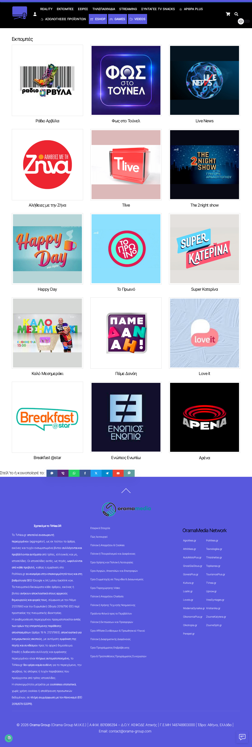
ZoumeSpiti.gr (214, 625)
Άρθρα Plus (193, 9)
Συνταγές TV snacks (158, 9)
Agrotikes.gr (189, 540)
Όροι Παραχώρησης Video (105, 587)
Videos (139, 19)
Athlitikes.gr (189, 548)
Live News (204, 120)
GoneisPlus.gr (190, 574)
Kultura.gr (188, 582)
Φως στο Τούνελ (126, 120)
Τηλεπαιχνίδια (104, 9)
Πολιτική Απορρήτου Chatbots (106, 596)
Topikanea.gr (213, 565)
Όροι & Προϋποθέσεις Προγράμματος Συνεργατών (118, 656)
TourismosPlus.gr (215, 574)
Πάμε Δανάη (126, 373)
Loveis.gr (188, 599)
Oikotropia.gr (190, 625)
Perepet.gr (189, 633)
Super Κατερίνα (204, 289)
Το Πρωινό (126, 289)
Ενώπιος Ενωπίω (126, 457)
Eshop (100, 19)
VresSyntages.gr (215, 599)
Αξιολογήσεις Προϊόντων (65, 19)
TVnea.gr (211, 582)
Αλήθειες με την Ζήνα (47, 205)
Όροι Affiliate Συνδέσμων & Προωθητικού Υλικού (117, 630)
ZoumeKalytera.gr (216, 616)
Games (119, 19)
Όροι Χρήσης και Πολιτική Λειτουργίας (111, 562)
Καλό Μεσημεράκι (47, 373)
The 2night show (204, 205)
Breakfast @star (47, 457)
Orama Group (40, 725)
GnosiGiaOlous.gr (192, 565)
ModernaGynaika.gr (194, 608)
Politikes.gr (212, 540)
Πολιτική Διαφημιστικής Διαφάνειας (110, 639)
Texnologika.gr (214, 548)
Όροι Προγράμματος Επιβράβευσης (109, 647)
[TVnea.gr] (20, 18)
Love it (204, 373)
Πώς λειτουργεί (98, 536)
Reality (46, 9)
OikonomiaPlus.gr (192, 616)
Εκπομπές (65, 9)
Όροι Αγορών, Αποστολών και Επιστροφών (114, 570)
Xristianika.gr (213, 608)
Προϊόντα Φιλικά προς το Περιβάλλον (111, 613)
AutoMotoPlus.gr (192, 557)
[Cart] (228, 14)
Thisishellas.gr (214, 557)
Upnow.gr (211, 591)
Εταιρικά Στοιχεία (100, 528)
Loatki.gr (188, 591)
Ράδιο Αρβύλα (47, 120)
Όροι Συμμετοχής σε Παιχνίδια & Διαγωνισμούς (116, 579)
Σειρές (83, 9)
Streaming (128, 9)
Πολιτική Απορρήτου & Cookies (107, 545)
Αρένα (204, 457)
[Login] (35, 14)
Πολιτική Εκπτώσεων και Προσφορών (111, 622)
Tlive (126, 205)
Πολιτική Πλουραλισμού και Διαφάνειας (112, 553)
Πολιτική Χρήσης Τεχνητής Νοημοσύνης (112, 605)
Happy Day (47, 289)
